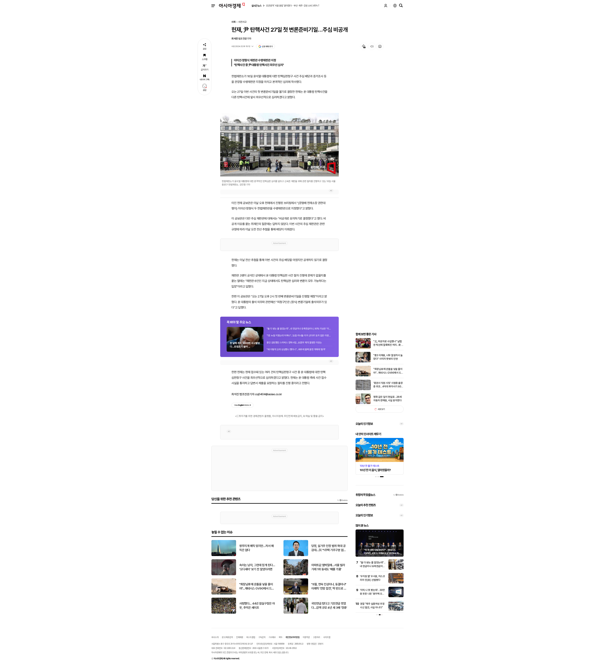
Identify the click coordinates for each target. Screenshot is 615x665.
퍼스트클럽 (250, 637)
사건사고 (242, 22)
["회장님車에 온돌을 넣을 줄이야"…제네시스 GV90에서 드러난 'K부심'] (363, 375)
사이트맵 (326, 637)
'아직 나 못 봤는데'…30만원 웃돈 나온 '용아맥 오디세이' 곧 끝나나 (372, 594)
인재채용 (239, 637)
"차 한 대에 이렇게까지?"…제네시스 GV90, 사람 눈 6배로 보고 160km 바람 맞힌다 (382, 553)
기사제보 (272, 637)
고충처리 (316, 637)
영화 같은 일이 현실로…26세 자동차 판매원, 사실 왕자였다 (387, 398)
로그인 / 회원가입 (385, 5)
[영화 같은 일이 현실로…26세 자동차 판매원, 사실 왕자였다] (363, 403)
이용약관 (306, 637)
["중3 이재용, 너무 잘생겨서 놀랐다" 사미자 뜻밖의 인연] (363, 362)
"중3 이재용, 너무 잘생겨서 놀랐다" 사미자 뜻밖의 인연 (387, 357)
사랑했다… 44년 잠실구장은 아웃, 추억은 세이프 (257, 606)
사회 (233, 22)
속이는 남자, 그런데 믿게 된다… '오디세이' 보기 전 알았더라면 (257, 567)
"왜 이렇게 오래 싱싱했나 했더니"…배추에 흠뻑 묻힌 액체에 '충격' (296, 349)
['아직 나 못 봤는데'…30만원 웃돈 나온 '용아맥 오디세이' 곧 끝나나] (396, 596)
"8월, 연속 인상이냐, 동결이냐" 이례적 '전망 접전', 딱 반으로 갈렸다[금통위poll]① (328, 586)
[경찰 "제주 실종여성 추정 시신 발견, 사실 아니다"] (396, 610)
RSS (280, 637)
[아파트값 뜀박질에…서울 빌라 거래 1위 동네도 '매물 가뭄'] (295, 574)
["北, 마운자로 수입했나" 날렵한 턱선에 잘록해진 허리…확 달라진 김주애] (363, 348)
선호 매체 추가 (267, 46)
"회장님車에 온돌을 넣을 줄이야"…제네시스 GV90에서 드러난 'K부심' (388, 371)
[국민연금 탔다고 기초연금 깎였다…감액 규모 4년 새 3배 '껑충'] (295, 613)
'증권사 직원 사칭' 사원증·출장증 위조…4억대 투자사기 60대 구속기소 (388, 385)
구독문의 (261, 637)
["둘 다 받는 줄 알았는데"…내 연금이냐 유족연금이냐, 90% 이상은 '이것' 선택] (396, 569)
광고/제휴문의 (227, 637)
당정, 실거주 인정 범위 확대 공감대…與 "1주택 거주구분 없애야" (328, 548)
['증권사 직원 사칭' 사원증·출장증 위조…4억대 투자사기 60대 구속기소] (363, 389)
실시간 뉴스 (256, 5)
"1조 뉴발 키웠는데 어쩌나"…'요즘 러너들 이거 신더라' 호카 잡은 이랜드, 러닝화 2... (299, 335)
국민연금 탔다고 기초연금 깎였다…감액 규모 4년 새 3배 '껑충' (329, 606)
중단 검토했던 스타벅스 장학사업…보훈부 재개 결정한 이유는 (294, 342)
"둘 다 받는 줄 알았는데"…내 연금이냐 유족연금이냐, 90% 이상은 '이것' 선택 (299, 328)
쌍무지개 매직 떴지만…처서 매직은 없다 (256, 548)
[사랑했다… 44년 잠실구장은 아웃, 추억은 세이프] (223, 613)
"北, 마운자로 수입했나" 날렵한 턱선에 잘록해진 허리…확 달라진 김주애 (388, 343)
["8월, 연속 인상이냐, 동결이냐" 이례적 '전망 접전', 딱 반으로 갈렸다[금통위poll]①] (295, 594)
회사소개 (214, 637)
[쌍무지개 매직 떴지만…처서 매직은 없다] (223, 555)
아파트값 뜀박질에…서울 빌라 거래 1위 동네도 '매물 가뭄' (328, 567)
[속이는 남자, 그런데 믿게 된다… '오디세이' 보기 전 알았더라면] (223, 574)
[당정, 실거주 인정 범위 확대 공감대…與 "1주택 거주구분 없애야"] (295, 555)
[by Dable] (342, 500)
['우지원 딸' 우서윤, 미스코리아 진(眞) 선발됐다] (396, 582)
